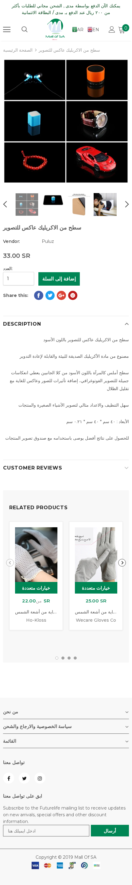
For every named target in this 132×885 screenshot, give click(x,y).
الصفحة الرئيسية (18, 50)
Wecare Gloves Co (96, 620)
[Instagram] (39, 778)
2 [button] (62, 658)
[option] (66, 121)
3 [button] (69, 658)
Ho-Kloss (36, 620)
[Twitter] (24, 778)
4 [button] (75, 658)
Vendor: (11, 241)
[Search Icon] (24, 30)
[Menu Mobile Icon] (6, 29)
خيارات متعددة (36, 588)
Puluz (48, 241)
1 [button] (56, 658)
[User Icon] (112, 29)
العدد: (8, 268)
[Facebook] (8, 778)
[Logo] (55, 29)
